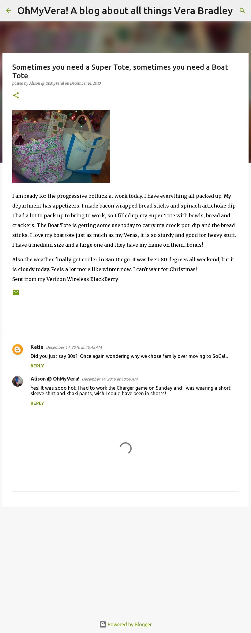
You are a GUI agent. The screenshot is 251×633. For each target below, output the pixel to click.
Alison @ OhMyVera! (55, 378)
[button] (16, 96)
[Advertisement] (125, 559)
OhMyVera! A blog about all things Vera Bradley (125, 10)
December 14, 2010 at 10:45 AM (74, 347)
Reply (37, 365)
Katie (37, 347)
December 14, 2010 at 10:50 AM (109, 379)
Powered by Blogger (129, 624)
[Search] (241, 10)
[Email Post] (16, 295)
